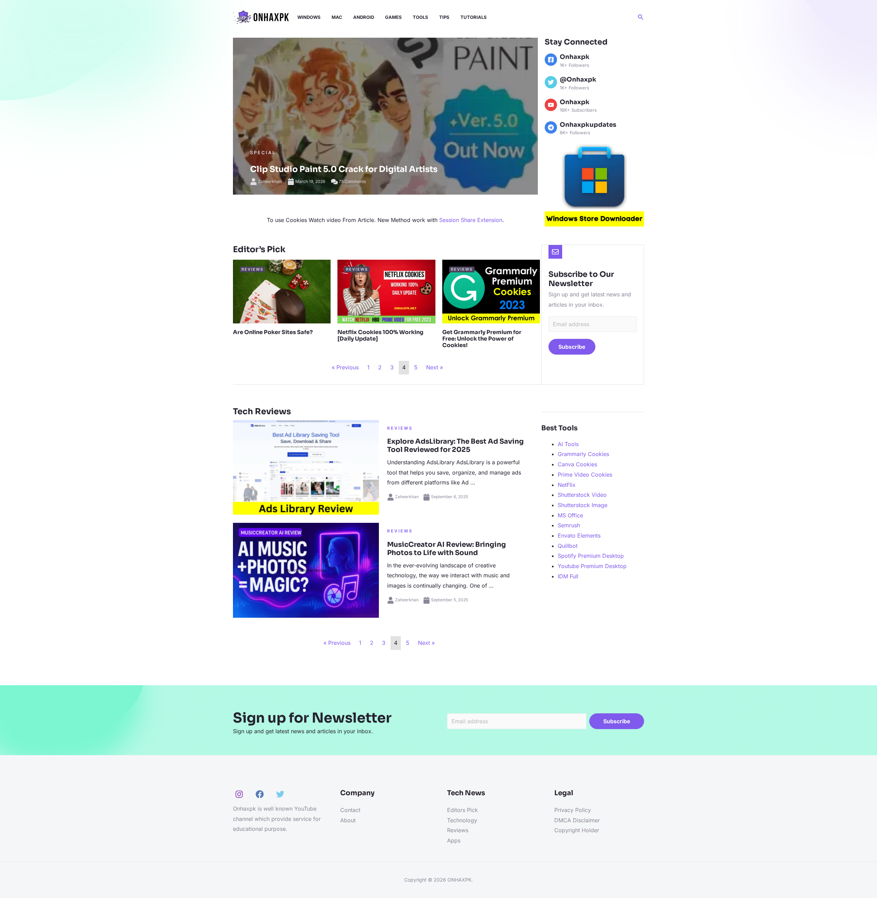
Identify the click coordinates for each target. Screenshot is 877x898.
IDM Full (568, 576)
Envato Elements (579, 535)
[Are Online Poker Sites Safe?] (282, 291)
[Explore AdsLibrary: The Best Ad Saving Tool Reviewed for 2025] (306, 466)
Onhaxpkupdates (588, 124)
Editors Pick (462, 810)
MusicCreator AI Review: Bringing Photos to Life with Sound (446, 548)
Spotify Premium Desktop (591, 555)
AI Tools (568, 444)
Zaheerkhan (270, 181)
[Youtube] (551, 105)
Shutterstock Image (582, 505)
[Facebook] (551, 59)
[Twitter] (280, 794)
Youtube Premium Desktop (592, 566)
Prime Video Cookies (585, 474)
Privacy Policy (572, 810)
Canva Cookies (577, 464)
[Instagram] (239, 794)
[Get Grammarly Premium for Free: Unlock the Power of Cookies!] (491, 291)
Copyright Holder (576, 830)
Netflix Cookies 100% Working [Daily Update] (380, 335)
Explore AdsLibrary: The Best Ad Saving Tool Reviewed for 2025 (455, 445)
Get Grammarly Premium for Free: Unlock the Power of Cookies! (481, 339)
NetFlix (567, 484)
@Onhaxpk (578, 79)
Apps (453, 840)
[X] (551, 82)
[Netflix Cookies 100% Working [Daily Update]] (386, 291)
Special (263, 152)
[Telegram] (551, 127)
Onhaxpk (575, 57)
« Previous (345, 367)
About (348, 820)
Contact (350, 810)
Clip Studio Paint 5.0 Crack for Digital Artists (343, 169)
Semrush (569, 525)
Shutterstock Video (582, 494)
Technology (462, 820)
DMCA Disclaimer (577, 820)
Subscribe (571, 346)
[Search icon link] (641, 17)
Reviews (400, 428)
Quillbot (568, 545)
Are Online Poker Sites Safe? (273, 332)
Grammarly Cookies (583, 454)
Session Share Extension (470, 220)
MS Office (570, 515)
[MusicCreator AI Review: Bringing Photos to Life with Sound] (306, 569)
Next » (434, 367)
